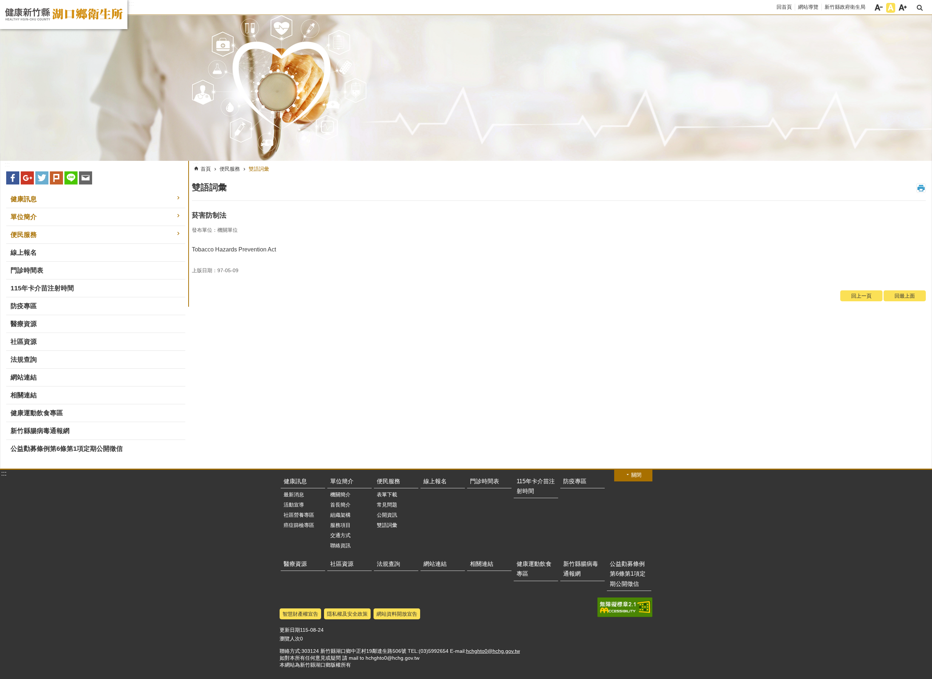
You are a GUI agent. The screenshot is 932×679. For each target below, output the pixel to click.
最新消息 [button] (294, 494)
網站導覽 (808, 7)
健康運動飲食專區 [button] (37, 413)
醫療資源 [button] (24, 323)
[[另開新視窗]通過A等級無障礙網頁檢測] (624, 607)
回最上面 (905, 296)
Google (27, 177)
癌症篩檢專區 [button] (299, 525)
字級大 (902, 8)
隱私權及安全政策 (347, 614)
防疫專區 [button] (24, 306)
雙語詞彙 (259, 169)
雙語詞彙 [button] (387, 525)
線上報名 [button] (24, 252)
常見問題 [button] (387, 505)
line (71, 177)
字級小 (878, 8)
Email (85, 177)
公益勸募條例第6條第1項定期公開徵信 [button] (67, 448)
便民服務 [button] (24, 234)
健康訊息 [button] (24, 199)
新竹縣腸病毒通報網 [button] (40, 430)
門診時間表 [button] (27, 270)
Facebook (12, 177)
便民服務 (230, 169)
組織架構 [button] (340, 515)
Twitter (41, 177)
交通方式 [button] (340, 535)
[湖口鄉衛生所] (466, 88)
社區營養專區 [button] (299, 515)
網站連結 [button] (24, 377)
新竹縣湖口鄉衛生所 (63, 14)
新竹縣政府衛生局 (845, 7)
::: (131, 3)
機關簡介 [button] (340, 494)
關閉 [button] (636, 475)
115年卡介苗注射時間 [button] (42, 288)
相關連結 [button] (24, 395)
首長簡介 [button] (340, 505)
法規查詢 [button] (24, 359)
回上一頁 (861, 296)
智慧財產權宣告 (300, 614)
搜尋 (920, 8)
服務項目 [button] (340, 525)
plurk (56, 177)
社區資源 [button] (24, 341)
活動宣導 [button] (294, 505)
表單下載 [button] (387, 494)
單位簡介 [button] (24, 217)
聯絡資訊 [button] (340, 545)
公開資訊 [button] (387, 515)
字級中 (890, 8)
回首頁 (784, 7)
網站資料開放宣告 (396, 614)
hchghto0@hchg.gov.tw (493, 651)
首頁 (206, 169)
